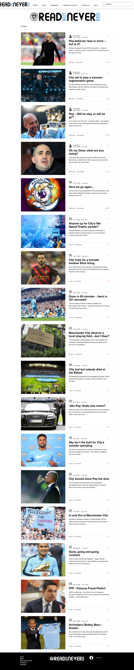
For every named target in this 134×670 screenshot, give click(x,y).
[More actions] (109, 36)
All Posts (24, 26)
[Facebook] (91, 658)
